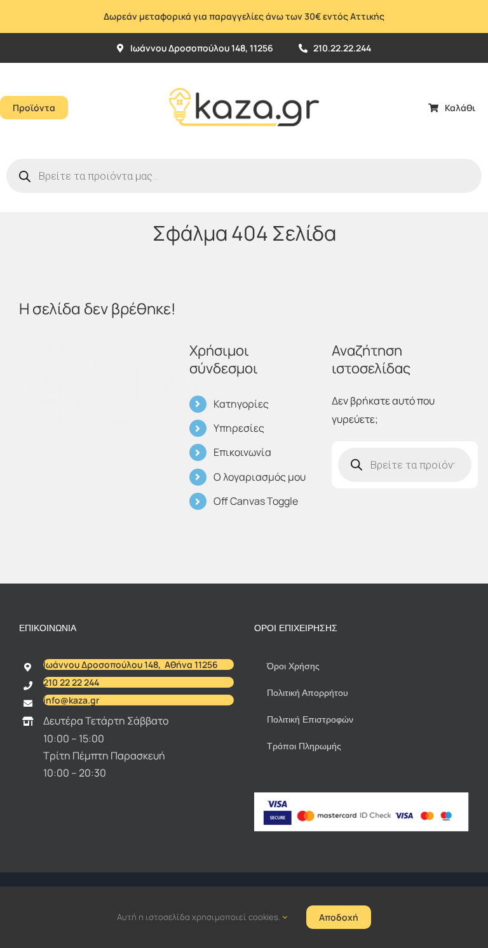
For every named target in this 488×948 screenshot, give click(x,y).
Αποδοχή (338, 917)
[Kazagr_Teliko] (244, 68)
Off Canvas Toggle (256, 501)
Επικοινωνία (242, 452)
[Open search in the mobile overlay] (244, 175)
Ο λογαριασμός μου (260, 477)
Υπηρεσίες (239, 428)
